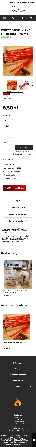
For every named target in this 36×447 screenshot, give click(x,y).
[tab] (18, 200)
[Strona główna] (18, 10)
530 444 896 (15, 2)
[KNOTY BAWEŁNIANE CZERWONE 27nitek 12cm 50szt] (12, 85)
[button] (4, 18)
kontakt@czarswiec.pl (28, 2)
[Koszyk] (31, 18)
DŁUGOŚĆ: (7, 115)
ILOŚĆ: (6, 126)
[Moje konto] (22, 18)
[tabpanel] (18, 235)
